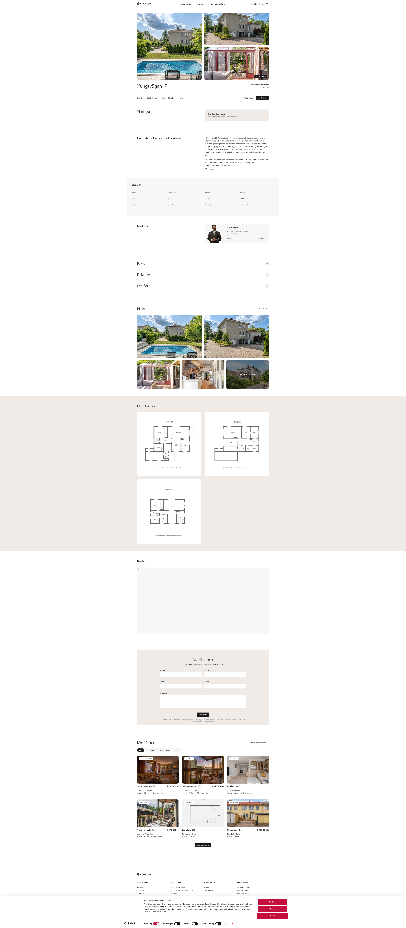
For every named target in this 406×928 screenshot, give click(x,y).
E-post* (162, 681)
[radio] (140, 750)
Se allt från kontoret (203, 845)
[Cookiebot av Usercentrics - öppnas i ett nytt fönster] (129, 923)
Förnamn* (163, 670)
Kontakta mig (202, 714)
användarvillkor (209, 721)
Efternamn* (207, 670)
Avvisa (272, 916)
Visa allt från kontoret (257, 742)
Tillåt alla (272, 902)
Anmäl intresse (262, 98)
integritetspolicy (197, 721)
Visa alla (262, 309)
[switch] (177, 923)
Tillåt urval (272, 909)
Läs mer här (213, 719)
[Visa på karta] (203, 601)
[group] (203, 750)
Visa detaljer (230, 924)
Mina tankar (164, 693)
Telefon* (206, 681)
